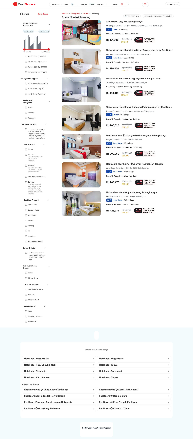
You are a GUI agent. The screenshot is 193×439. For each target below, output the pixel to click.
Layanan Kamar (34, 210)
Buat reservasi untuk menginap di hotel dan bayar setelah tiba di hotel (36, 256)
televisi (30, 220)
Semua (30, 149)
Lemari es (31, 236)
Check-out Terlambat (36, 289)
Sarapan (31, 294)
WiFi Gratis (32, 215)
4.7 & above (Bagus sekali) (38, 83)
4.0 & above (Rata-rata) (37, 94)
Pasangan (31, 118)
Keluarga (31, 113)
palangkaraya (75, 14)
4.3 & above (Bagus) (35, 89)
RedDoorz (31, 154)
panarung (95, 14)
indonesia (65, 14)
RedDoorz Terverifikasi (36, 177)
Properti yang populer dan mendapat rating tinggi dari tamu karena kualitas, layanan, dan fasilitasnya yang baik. (36, 133)
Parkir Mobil (32, 205)
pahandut (86, 14)
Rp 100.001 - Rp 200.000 (37, 62)
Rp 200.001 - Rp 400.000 (37, 67)
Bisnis (30, 107)
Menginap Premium (35, 316)
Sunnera (31, 182)
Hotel (30, 311)
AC (29, 231)
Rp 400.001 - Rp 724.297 (37, 72)
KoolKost (31, 165)
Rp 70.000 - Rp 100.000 (37, 56)
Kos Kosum (32, 321)
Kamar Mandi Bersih (35, 241)
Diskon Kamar (33, 278)
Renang (31, 226)
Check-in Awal (33, 300)
